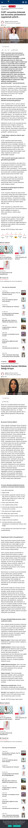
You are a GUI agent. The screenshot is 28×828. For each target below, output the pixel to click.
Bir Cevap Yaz (4, 278)
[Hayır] (26, 823)
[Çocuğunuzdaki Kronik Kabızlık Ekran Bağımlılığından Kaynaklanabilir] (6, 268)
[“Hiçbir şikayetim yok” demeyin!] (21, 252)
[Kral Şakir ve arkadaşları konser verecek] (14, 334)
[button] (23, 2)
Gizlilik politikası (16, 826)
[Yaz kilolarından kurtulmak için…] (14, 348)
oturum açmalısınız (17, 281)
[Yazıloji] (9, 2)
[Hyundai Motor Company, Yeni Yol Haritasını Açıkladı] (14, 292)
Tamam (9, 826)
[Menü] (2, 2)
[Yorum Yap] (2, 50)
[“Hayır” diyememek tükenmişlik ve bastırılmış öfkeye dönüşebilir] (14, 354)
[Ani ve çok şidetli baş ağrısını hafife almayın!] (6, 252)
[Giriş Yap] (26, 2)
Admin (6, 21)
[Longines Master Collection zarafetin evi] (14, 327)
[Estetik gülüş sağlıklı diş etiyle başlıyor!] (14, 341)
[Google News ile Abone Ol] (6, 46)
